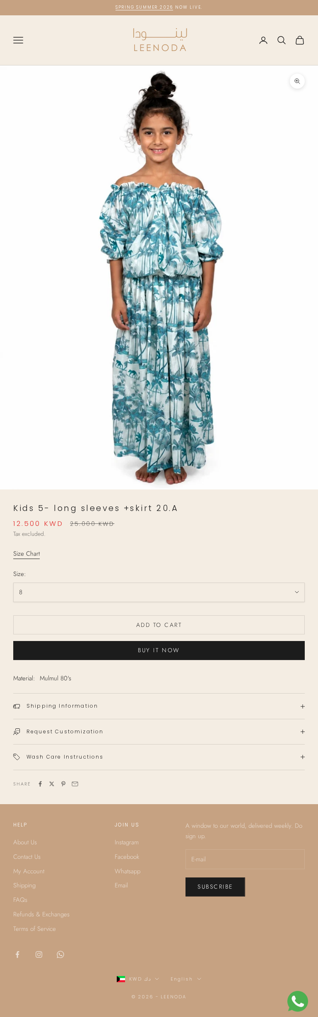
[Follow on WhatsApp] (60, 954)
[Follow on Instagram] (39, 954)
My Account (28, 871)
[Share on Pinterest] (63, 784)
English (182, 979)
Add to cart (159, 625)
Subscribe (215, 886)
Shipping (24, 885)
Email (121, 885)
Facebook (127, 856)
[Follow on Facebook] (17, 954)
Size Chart (26, 553)
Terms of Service (34, 928)
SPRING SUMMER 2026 (144, 7)
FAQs (20, 899)
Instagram (127, 842)
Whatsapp (127, 871)
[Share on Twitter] (51, 784)
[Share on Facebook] (40, 784)
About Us (25, 842)
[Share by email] (75, 784)
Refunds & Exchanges (41, 914)
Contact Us (27, 856)
